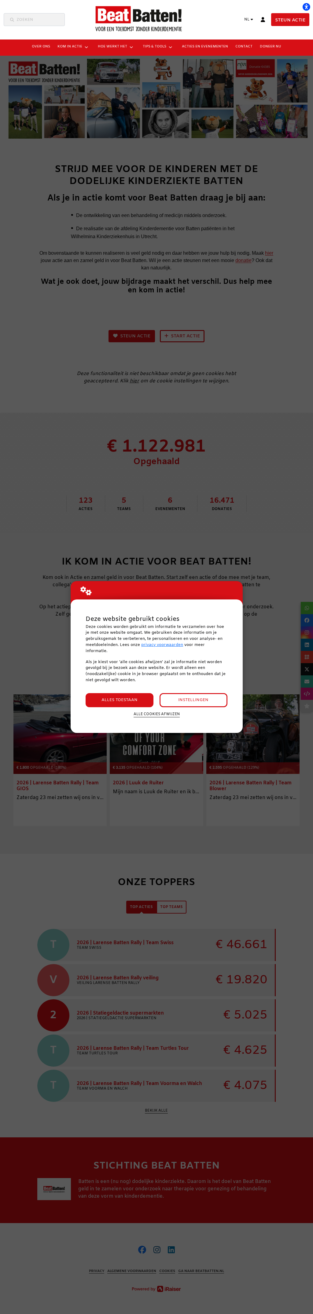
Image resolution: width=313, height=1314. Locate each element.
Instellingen (193, 700)
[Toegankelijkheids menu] (306, 6)
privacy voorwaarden (162, 645)
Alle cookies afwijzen (157, 714)
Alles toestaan (119, 700)
